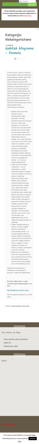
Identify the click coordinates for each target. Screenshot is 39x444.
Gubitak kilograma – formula (19, 51)
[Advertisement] (19, 390)
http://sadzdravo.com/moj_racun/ (18, 290)
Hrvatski (25, 1)
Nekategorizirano (17, 306)
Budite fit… (7, 343)
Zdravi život (25, 306)
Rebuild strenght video (9, 424)
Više (19, 441)
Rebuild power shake (11, 346)
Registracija (27, 16)
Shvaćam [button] (32, 438)
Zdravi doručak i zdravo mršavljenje (16, 339)
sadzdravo (10, 45)
